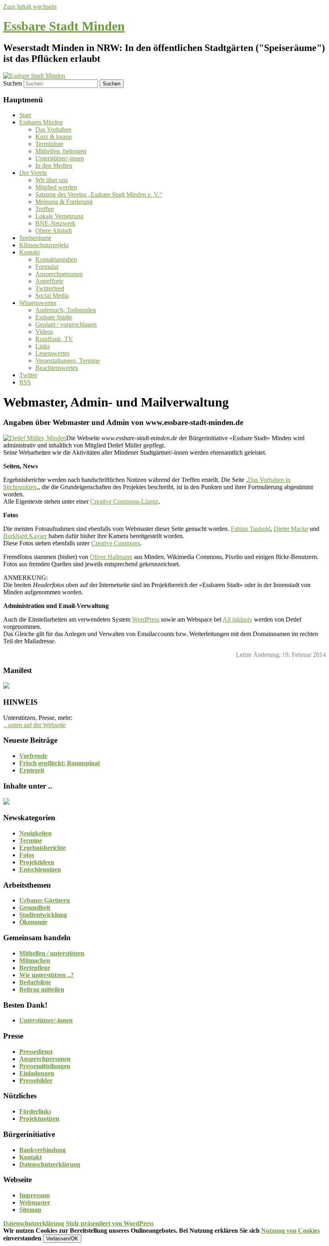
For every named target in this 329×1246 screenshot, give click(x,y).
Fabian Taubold (250, 528)
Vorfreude (33, 755)
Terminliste (49, 143)
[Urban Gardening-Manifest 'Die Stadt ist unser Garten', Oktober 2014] (6, 686)
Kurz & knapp (53, 136)
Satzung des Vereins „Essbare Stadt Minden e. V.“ (98, 194)
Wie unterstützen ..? (46, 975)
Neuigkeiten (35, 833)
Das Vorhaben (53, 129)
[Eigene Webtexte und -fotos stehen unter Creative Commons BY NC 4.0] (6, 802)
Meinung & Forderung (64, 201)
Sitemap (30, 1209)
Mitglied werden (56, 187)
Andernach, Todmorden (65, 310)
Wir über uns (51, 180)
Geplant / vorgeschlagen (66, 324)
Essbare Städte (53, 317)
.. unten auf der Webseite (34, 725)
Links (42, 346)
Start (25, 115)
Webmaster (34, 1202)
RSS (25, 382)
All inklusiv (237, 619)
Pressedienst (36, 1051)
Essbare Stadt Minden (64, 26)
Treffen (44, 208)
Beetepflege (34, 967)
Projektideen (36, 862)
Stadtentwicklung (43, 914)
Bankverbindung (42, 1149)
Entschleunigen (40, 869)
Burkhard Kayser (25, 536)
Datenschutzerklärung (49, 1164)
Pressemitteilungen (44, 1066)
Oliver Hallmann (111, 556)
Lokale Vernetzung (59, 216)
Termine (30, 840)
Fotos (26, 855)
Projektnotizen (39, 1118)
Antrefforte (49, 281)
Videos (44, 331)
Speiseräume (35, 237)
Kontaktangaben (56, 259)
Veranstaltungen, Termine (67, 360)
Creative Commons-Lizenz (124, 501)
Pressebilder (36, 1080)
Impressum (34, 1195)
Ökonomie (33, 922)
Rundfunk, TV (54, 338)
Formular (47, 266)
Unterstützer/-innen (59, 158)
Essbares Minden (41, 122)
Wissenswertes (37, 302)
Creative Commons (115, 543)
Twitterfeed (49, 288)
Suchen (12, 83)
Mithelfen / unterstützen (51, 953)
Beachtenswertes (56, 367)
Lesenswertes (52, 353)
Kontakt (29, 252)
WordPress (145, 619)
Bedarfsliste (35, 982)
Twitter (28, 375)
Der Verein (33, 172)
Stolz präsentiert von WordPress (110, 1223)
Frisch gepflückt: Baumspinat (59, 763)
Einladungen (36, 1073)
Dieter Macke (291, 528)
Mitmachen (34, 960)
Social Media (52, 295)
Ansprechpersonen (59, 273)
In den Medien (53, 165)
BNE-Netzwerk (55, 223)
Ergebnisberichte (42, 847)
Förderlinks (35, 1111)
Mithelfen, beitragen (60, 151)
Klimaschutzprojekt (44, 245)
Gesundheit (34, 907)
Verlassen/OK (62, 1239)
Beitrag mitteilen (41, 989)
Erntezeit (31, 770)
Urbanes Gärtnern (44, 900)
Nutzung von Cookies (290, 1230)
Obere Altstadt (53, 230)
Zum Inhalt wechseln (30, 6)
